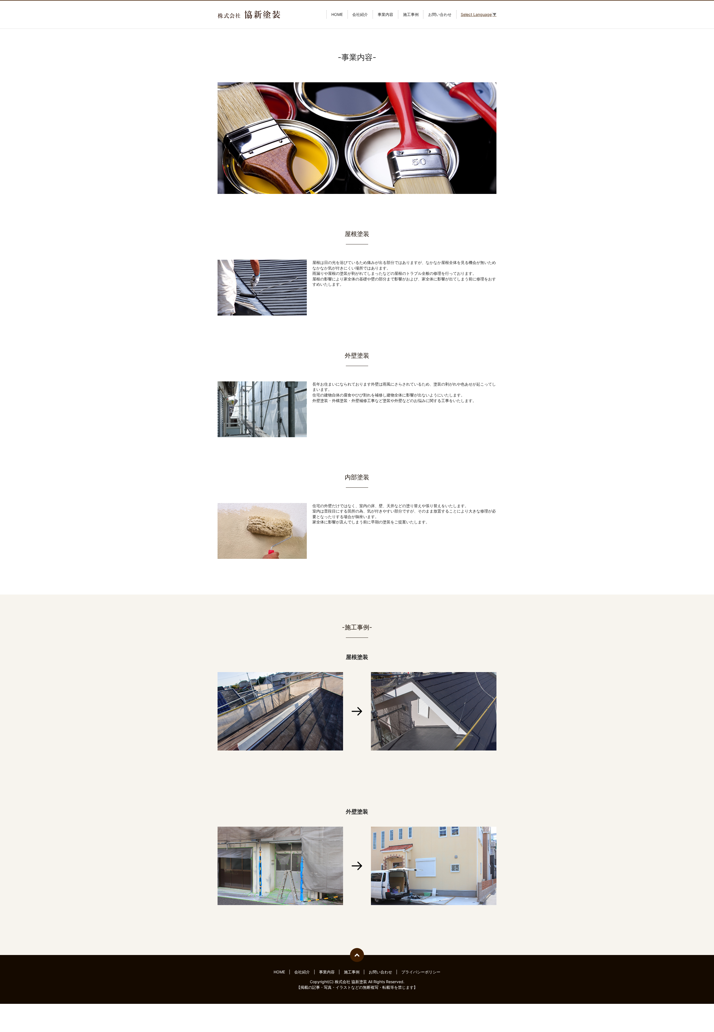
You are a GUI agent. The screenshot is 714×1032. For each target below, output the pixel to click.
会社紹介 (360, 14)
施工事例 (411, 14)
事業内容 (385, 14)
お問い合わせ (440, 14)
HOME (337, 14)
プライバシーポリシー (420, 972)
